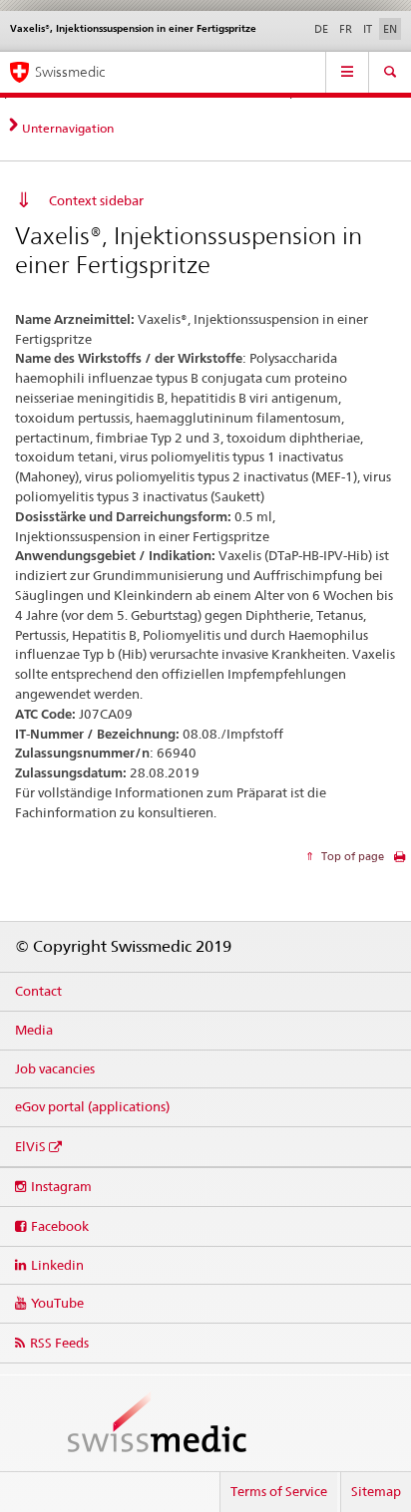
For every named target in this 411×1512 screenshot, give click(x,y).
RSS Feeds (59, 1343)
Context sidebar (96, 200)
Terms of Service (278, 1491)
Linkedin (57, 1265)
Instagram (61, 1186)
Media (34, 1030)
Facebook (60, 1226)
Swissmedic (70, 72)
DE (321, 29)
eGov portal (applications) (92, 1106)
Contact (38, 991)
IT (367, 29)
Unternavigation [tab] (68, 128)
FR (345, 29)
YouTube (57, 1303)
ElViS (30, 1146)
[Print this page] (399, 861)
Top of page (351, 856)
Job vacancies (55, 1068)
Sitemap (376, 1491)
